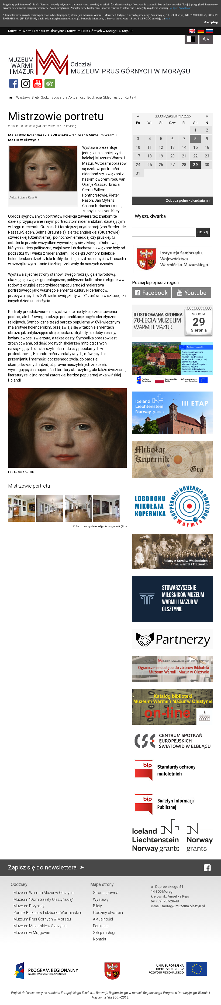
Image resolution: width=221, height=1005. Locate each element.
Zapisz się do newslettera (43, 867)
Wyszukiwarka (150, 216)
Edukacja (94, 97)
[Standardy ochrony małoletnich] (172, 783)
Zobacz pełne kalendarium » (188, 200)
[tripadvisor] (49, 83)
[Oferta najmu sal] (172, 681)
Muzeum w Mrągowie (31, 932)
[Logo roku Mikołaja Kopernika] (172, 526)
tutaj (167, 18)
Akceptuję (211, 22)
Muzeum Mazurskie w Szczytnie (40, 926)
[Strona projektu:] (172, 568)
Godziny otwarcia (54, 97)
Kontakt (130, 97)
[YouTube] (37, 83)
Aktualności (77, 97)
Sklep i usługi (113, 97)
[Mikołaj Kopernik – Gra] (172, 477)
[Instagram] (25, 83)
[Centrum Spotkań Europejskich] (172, 749)
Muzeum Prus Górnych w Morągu (92, 31)
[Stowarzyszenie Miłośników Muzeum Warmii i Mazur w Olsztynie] (172, 621)
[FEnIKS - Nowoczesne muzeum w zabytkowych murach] (172, 384)
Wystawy (23, 97)
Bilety (36, 97)
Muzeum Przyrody (28, 906)
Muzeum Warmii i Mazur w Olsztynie (36, 31)
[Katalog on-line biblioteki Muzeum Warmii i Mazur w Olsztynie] (172, 723)
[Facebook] (13, 83)
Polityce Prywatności (180, 7)
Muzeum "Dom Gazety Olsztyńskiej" (43, 899)
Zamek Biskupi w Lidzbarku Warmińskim (47, 912)
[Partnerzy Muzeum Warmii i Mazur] (172, 648)
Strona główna (105, 893)
